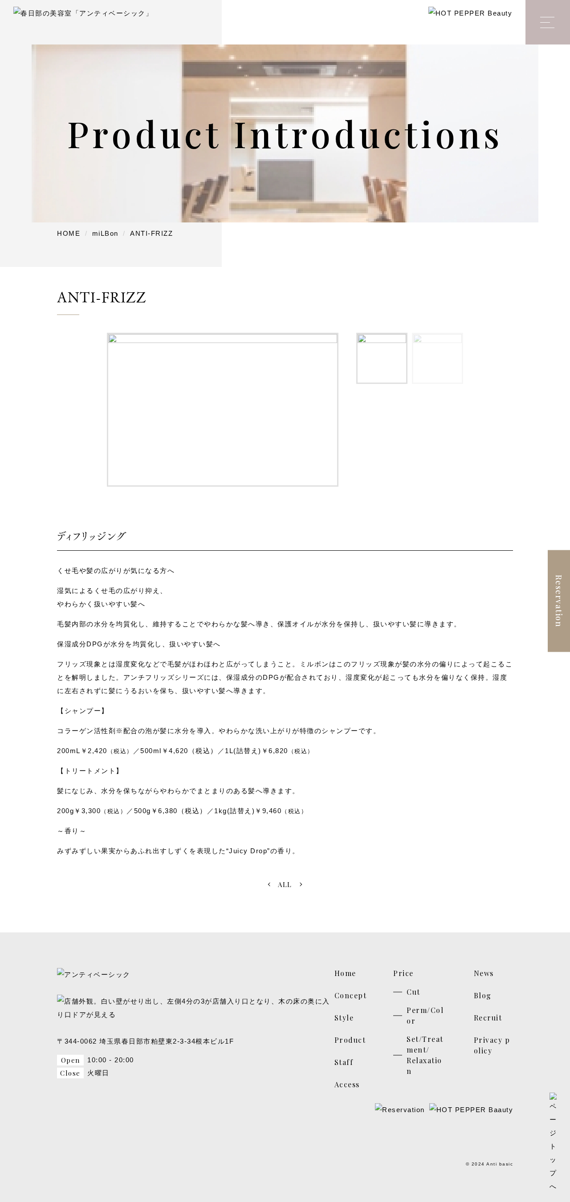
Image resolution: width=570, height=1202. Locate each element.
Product (350, 1040)
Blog (483, 995)
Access (347, 1084)
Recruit (488, 1017)
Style (344, 1017)
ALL (285, 884)
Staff (344, 1062)
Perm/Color (425, 1015)
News (484, 973)
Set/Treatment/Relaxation (425, 1055)
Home (345, 973)
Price (403, 973)
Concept (350, 995)
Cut (413, 991)
